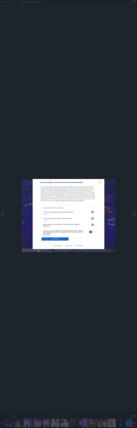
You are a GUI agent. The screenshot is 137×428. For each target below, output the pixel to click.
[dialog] (68, 214)
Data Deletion (58, 245)
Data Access (68, 245)
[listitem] (68, 208)
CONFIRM (55, 239)
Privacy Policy (79, 245)
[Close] (101, 182)
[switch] (91, 212)
